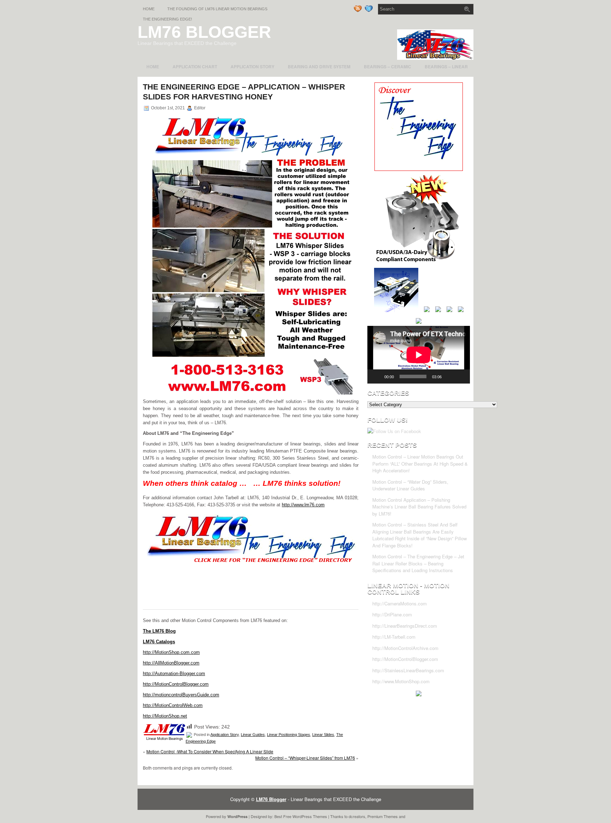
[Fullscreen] (460, 376)
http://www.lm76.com (303, 504)
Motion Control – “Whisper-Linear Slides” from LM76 (305, 758)
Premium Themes (382, 816)
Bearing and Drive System (319, 66)
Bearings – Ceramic (387, 66)
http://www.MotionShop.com (401, 681)
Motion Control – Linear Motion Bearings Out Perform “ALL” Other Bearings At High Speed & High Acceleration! (420, 463)
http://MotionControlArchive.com (405, 648)
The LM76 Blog (159, 631)
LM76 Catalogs (159, 641)
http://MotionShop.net (165, 716)
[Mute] (449, 376)
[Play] (376, 376)
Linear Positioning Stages (288, 734)
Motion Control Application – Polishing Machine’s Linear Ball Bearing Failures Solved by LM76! (419, 506)
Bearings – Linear (446, 66)
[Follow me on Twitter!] (369, 11)
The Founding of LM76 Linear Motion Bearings (217, 9)
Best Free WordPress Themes (300, 816)
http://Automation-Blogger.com (174, 673)
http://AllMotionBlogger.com (171, 663)
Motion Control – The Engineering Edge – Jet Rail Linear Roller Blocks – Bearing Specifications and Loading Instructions (418, 563)
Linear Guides (253, 734)
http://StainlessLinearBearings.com (408, 670)
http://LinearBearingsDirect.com (404, 625)
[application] (418, 355)
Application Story (252, 66)
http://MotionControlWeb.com (173, 705)
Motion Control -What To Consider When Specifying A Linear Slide (209, 751)
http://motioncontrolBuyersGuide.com (181, 694)
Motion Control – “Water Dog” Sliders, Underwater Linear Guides (410, 485)
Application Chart (195, 66)
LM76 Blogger (204, 32)
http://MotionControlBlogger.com (176, 684)
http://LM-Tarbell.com (393, 636)
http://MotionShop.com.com (171, 652)
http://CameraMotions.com (399, 603)
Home (149, 9)
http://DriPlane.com (392, 614)
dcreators (357, 816)
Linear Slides (323, 734)
